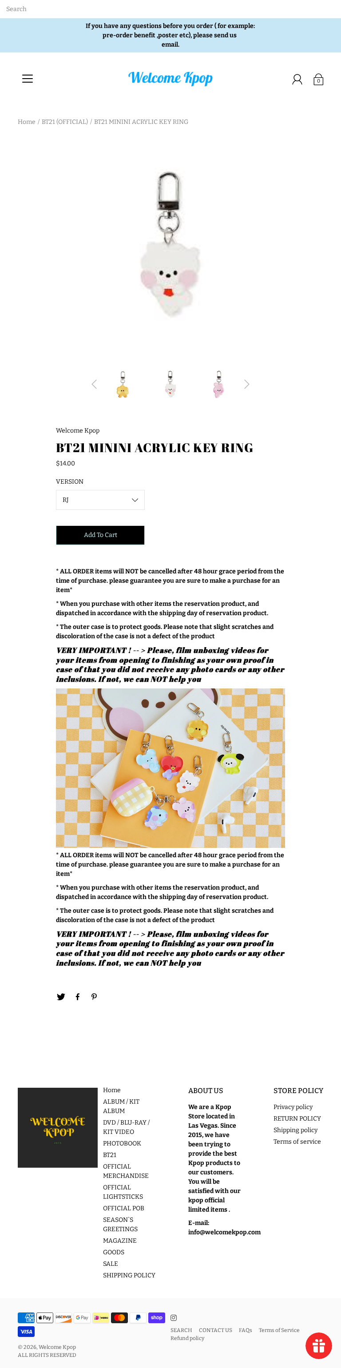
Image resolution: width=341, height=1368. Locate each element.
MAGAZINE (120, 1241)
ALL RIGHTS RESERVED (47, 1355)
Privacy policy (293, 1107)
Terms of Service (279, 1330)
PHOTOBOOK (122, 1143)
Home (27, 122)
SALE (110, 1264)
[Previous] (94, 384)
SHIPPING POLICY (129, 1275)
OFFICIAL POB (123, 1208)
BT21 (109, 1155)
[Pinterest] (94, 997)
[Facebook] (77, 997)
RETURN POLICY (297, 1118)
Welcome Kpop (57, 1347)
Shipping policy (295, 1130)
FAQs (245, 1330)
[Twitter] (60, 997)
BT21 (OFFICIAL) (65, 122)
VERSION (69, 481)
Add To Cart (100, 535)
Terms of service (297, 1141)
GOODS (113, 1252)
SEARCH (181, 1330)
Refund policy (187, 1338)
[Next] (247, 384)
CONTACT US (215, 1330)
